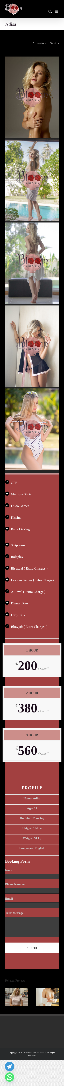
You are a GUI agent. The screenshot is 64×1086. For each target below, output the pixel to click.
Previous (41, 43)
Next (53, 43)
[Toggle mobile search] (50, 11)
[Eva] (16, 989)
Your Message (15, 913)
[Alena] (47, 989)
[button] (7, 996)
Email (10, 898)
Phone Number (15, 884)
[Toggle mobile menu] (57, 11)
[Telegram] (9, 1066)
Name (10, 870)
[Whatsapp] (9, 1077)
